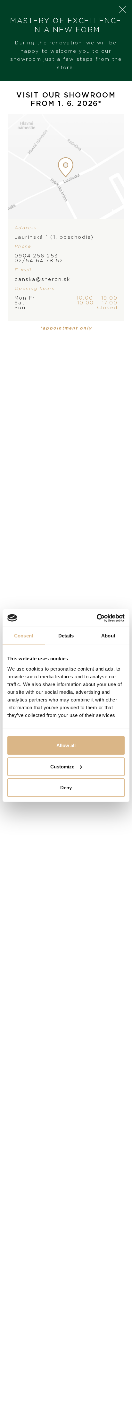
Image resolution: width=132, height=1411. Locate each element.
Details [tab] (66, 635)
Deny (66, 787)
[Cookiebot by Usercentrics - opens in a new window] (97, 618)
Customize (62, 766)
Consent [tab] (23, 635)
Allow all (66, 745)
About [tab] (108, 635)
